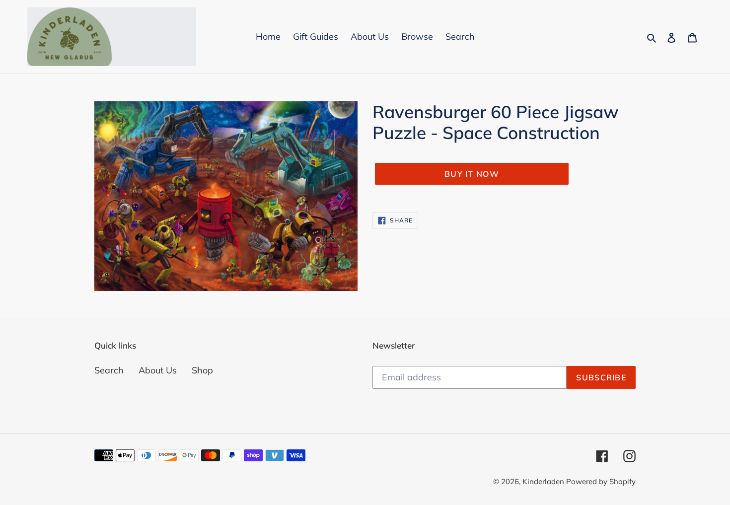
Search (109, 370)
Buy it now (471, 174)
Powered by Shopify (601, 481)
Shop (202, 370)
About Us (158, 370)
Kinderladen (544, 481)
